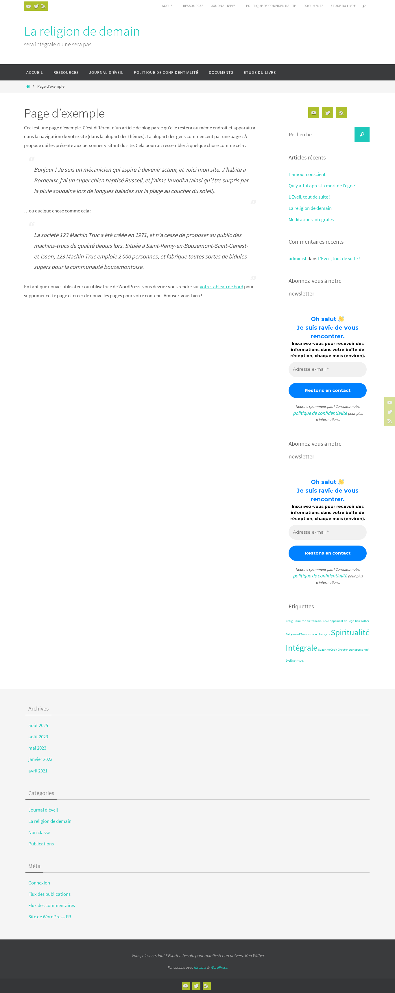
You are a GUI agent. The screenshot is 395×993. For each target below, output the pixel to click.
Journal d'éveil (43, 810)
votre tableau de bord (221, 286)
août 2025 (38, 725)
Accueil (169, 5)
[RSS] (43, 6)
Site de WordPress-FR (49, 916)
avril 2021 (37, 771)
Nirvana (200, 967)
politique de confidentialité (320, 413)
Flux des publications (49, 894)
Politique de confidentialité (271, 5)
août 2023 (38, 736)
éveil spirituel (295, 660)
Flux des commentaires (51, 905)
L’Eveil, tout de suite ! (310, 197)
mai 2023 (37, 748)
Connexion (39, 883)
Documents (314, 5)
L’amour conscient (307, 174)
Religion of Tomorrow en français (308, 634)
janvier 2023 (40, 759)
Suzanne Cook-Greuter (333, 649)
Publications (41, 843)
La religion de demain (82, 31)
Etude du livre (343, 5)
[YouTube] (28, 6)
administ (298, 258)
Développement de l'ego (338, 621)
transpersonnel (359, 649)
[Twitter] (36, 6)
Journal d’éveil (225, 5)
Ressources (193, 5)
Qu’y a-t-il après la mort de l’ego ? (322, 185)
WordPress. (219, 967)
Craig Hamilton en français (304, 621)
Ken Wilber (362, 621)
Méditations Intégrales (311, 219)
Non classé (39, 832)
